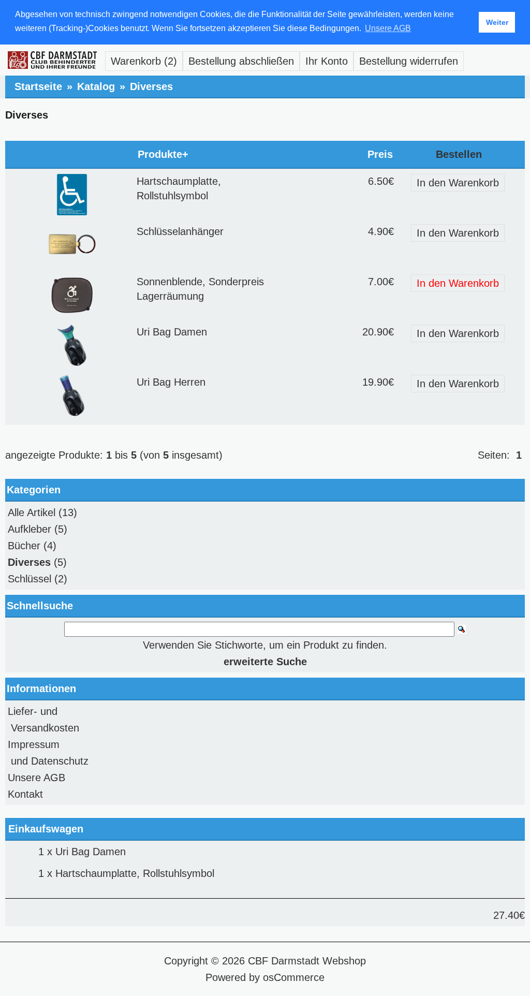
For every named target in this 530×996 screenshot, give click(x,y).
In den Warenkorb (458, 182)
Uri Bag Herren (171, 382)
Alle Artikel (31, 512)
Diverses (151, 86)
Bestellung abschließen (241, 61)
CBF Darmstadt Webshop (307, 960)
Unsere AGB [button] (388, 28)
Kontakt (25, 794)
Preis (380, 154)
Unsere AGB (36, 777)
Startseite (38, 86)
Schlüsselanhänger (180, 231)
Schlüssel (29, 578)
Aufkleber (29, 529)
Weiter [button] (497, 22)
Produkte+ (163, 154)
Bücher (24, 545)
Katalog (96, 86)
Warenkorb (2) (144, 61)
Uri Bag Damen (172, 332)
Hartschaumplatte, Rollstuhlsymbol (134, 873)
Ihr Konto (326, 61)
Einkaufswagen (45, 828)
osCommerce (294, 977)
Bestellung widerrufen (408, 61)
